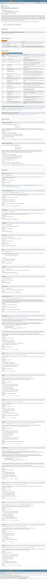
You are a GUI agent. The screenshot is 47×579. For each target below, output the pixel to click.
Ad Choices (25, 578)
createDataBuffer (10, 59)
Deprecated (18, 570)
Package (8, 570)
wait (29, 114)
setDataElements (9, 91)
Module (5, 570)
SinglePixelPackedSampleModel (7, 43)
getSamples (3, 428)
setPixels (8, 96)
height (6, 33)
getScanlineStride (10, 88)
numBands (9, 33)
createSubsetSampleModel (6, 304)
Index (21, 570)
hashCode (16, 114)
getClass (12, 114)
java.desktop (6, 5)
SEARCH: (36, 2)
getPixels (8, 77)
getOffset (8, 73)
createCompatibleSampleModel (7, 197)
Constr (9, 3)
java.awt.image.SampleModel (7, 10)
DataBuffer (4, 59)
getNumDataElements (10, 71)
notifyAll (23, 114)
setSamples (9, 101)
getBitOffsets (9, 66)
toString (26, 114)
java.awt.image (6, 6)
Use (13, 570)
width (13, 33)
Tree (15, 570)
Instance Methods (11, 53)
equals (5, 114)
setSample (7, 109)
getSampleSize (9, 85)
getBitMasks (9, 64)
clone (3, 114)
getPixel (8, 75)
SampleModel (21, 32)
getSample (8, 80)
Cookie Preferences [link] (21, 578)
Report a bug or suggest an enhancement (6, 574)
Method (12, 3)
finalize (8, 114)
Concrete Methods (18, 53)
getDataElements (9, 68)
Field (7, 3)
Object (3, 68)
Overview (1, 570)
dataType (3, 33)
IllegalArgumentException (6, 139)
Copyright (1, 577)
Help (23, 570)
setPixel (8, 93)
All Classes (2, 2)
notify (19, 114)
